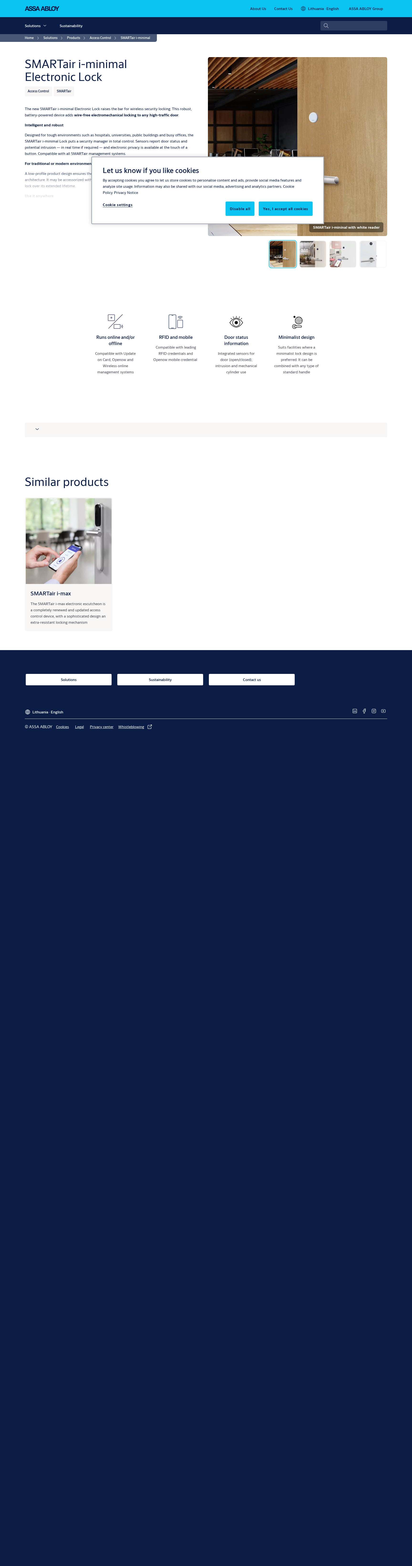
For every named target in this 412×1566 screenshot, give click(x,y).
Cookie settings (118, 204)
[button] (44, 25)
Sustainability (71, 25)
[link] (258, 8)
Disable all (240, 208)
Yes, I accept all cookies (285, 208)
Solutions (33, 25)
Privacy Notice (126, 192)
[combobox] (353, 25)
